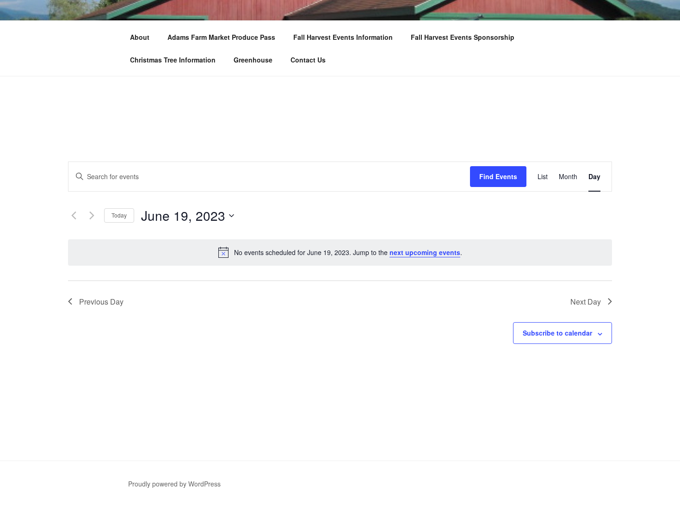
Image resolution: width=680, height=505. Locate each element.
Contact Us (308, 59)
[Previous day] (73, 215)
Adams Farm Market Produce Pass (221, 37)
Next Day (585, 301)
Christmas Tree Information (173, 59)
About (139, 37)
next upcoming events (424, 252)
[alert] (340, 252)
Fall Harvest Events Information (343, 37)
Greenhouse (253, 59)
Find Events (498, 176)
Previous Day (101, 301)
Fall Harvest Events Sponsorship (462, 37)
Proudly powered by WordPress (174, 483)
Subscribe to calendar (557, 332)
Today (119, 215)
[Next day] (91, 215)
